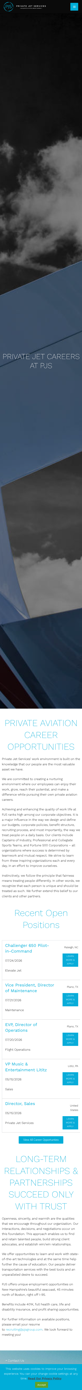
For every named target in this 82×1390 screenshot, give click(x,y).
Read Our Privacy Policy (44, 1378)
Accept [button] (41, 1384)
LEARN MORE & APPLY (70, 960)
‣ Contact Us (15, 1360)
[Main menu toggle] (74, 7)
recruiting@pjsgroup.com (24, 1329)
